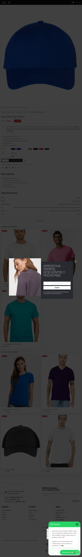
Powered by (47, 534)
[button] (77, 524)
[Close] (75, 261)
